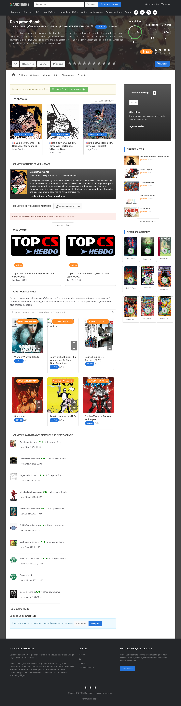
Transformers (147, 182)
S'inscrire (165, 4)
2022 (22, 26)
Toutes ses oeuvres (148, 221)
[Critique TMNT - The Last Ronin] (130, 275)
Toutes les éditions (103, 101)
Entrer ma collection (109, 4)
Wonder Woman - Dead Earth (154, 156)
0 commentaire (69, 175)
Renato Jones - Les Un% (63, 416)
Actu (56, 75)
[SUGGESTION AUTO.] (27, 341)
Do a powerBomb (39, 171)
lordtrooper (25, 542)
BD (37, 12)
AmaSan (24, 442)
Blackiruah (54, 175)
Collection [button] (29, 64)
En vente (82, 75)
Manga (14, 12)
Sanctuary (88, 693)
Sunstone (19, 416)
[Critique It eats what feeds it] (147, 246)
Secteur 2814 (26, 559)
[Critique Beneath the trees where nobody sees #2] (164, 246)
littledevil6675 (26, 492)
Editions (23, 75)
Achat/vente (96, 12)
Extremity (145, 208)
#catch (134, 102)
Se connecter (152, 4)
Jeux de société (68, 12)
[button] (15, 64)
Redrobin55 (25, 459)
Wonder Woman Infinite (26, 357)
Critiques (34, 75)
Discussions (68, 75)
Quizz (84, 12)
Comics (27, 12)
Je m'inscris (127, 668)
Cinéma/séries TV (86, 668)
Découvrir (91, 4)
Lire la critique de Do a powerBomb (47, 196)
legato (22, 592)
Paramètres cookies (91, 699)
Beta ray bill (146, 169)
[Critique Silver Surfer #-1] (164, 305)
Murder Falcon (147, 195)
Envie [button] (45, 64)
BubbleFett (25, 525)
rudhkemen (25, 509)
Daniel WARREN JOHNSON (43, 26)
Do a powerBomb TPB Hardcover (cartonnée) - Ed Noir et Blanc (63, 145)
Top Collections (114, 12)
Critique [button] (59, 64)
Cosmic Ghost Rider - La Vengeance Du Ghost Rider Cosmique (63, 360)
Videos (46, 75)
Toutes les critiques (63, 225)
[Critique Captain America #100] (147, 275)
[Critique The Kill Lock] (130, 246)
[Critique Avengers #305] (147, 306)
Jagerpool (24, 475)
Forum (128, 12)
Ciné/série (49, 12)
